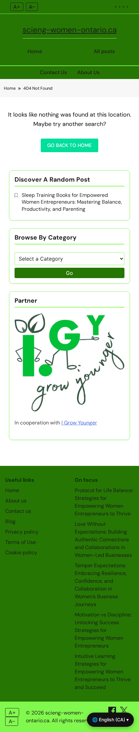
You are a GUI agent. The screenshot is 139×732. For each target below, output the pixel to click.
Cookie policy (21, 552)
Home (34, 51)
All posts (104, 51)
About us (16, 500)
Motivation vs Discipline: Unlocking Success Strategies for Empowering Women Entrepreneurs (103, 630)
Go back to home (69, 145)
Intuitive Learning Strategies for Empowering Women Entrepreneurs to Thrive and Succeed (103, 672)
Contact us (18, 511)
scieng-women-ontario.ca (70, 30)
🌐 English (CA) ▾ (110, 719)
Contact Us (53, 72)
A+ (16, 7)
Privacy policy (21, 531)
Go (69, 273)
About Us (88, 72)
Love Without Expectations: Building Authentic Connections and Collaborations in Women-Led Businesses (103, 539)
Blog (10, 521)
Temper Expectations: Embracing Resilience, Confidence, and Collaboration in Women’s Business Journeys (101, 585)
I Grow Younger (79, 422)
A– (32, 7)
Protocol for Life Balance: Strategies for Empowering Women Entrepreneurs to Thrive (104, 502)
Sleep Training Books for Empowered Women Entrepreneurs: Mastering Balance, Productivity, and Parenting (72, 202)
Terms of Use (20, 542)
